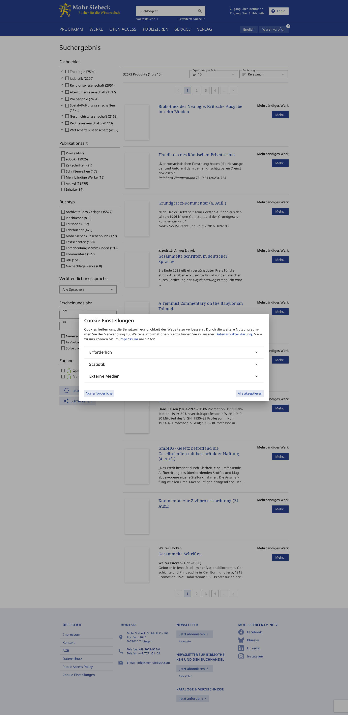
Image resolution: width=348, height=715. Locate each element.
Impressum (129, 339)
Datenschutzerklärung (233, 334)
